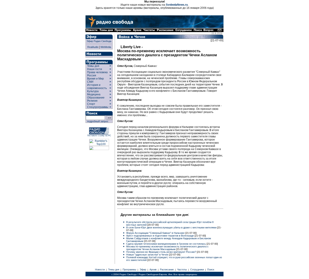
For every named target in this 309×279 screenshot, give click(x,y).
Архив (153, 269)
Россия (91, 75)
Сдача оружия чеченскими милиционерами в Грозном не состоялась (166, 243)
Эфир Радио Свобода (98, 41)
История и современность (97, 86)
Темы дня (93, 66)
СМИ (90, 81)
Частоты (182, 269)
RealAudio (92, 47)
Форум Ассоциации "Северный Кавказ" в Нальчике (155, 233)
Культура (93, 91)
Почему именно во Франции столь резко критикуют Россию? (161, 252)
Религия (92, 100)
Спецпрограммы (97, 107)
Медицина (94, 94)
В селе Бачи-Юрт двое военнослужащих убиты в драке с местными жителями (171, 227)
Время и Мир (95, 78)
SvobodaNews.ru (177, 4)
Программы (129, 269)
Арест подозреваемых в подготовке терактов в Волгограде (160, 235)
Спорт (91, 104)
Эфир (143, 269)
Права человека (97, 72)
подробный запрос (97, 121)
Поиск (211, 269)
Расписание (166, 269)
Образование (96, 97)
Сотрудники (197, 269)
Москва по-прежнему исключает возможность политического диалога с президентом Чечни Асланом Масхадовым (167, 248)
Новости (99, 269)
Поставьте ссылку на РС (99, 135)
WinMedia (105, 47)
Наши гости (94, 69)
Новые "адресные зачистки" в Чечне (147, 254)
